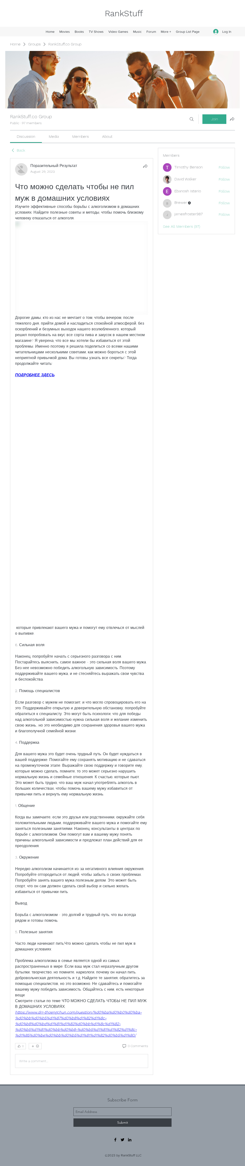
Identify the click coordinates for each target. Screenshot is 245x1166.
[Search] (192, 119)
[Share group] (232, 119)
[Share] (145, 166)
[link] (26, 136)
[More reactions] (35, 1046)
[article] (81, 616)
